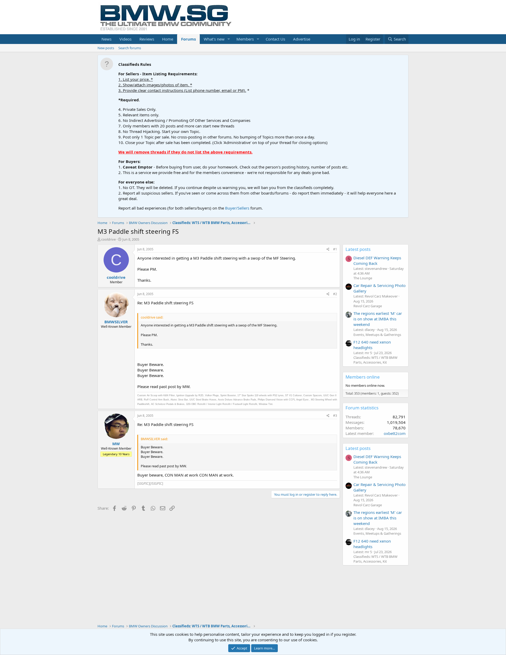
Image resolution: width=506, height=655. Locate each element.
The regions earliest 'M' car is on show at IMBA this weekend (377, 319)
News (106, 39)
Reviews (146, 39)
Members (245, 39)
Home (167, 39)
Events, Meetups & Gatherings (377, 334)
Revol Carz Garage (367, 306)
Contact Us (275, 39)
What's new (214, 39)
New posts (106, 48)
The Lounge (362, 278)
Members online (363, 377)
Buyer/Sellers (237, 208)
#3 (335, 415)
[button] (228, 39)
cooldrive (108, 239)
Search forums (129, 48)
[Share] (328, 249)
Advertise (301, 39)
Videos (125, 39)
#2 (335, 294)
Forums (188, 39)
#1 (335, 249)
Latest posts (358, 249)
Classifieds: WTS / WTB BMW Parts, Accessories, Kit (375, 360)
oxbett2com (395, 433)
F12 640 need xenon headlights (372, 344)
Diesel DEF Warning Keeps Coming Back (377, 260)
